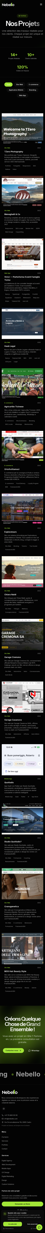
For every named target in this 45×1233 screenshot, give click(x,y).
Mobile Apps (6, 1168)
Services (5, 1141)
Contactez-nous (12, 1050)
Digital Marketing (8, 1176)
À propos (5, 1137)
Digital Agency (7, 1160)
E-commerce (33, 84)
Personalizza (9, 1228)
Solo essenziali (32, 1224)
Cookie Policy (37, 1228)
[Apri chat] (39, 1227)
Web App (22, 95)
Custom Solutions (8, 1184)
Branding (32, 90)
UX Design (5, 1172)
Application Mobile (16, 90)
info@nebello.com (10, 1119)
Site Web (19, 84)
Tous (8, 84)
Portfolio (5, 1145)
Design (4, 1180)
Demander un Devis (22, 1204)
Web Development (8, 1164)
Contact (4, 1149)
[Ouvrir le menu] (41, 4)
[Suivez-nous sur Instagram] (4, 1109)
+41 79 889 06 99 (10, 1115)
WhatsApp (35, 1050)
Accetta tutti (12, 1224)
